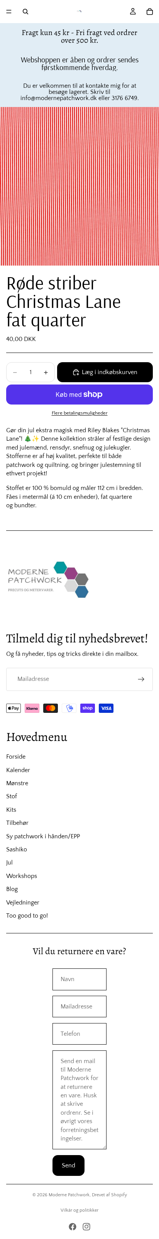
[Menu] (9, 11)
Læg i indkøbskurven (109, 372)
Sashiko (16, 849)
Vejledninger (22, 902)
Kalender (18, 770)
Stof (11, 796)
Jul (9, 862)
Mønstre (17, 783)
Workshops (21, 876)
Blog (12, 889)
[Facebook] (72, 1226)
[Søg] (25, 11)
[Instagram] (86, 1226)
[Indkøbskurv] (149, 11)
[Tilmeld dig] (141, 679)
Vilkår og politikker (79, 1210)
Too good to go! (27, 915)
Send (68, 1165)
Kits (11, 809)
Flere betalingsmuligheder (80, 413)
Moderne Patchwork (69, 1194)
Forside (15, 756)
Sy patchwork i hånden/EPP (43, 836)
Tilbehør (17, 822)
